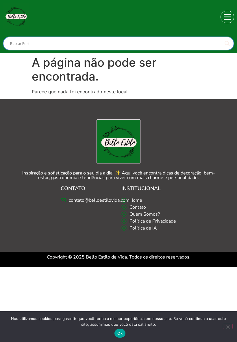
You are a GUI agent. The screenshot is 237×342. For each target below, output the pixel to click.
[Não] (228, 326)
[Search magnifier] (227, 43)
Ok (120, 333)
